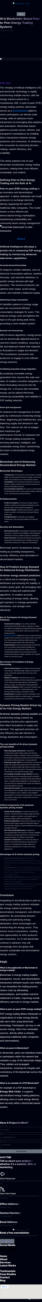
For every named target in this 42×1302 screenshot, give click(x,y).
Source (21, 238)
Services (5, 1262)
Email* (2, 1133)
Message (3, 1141)
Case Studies (8, 1274)
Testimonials (7, 1271)
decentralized (20, 110)
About (3, 1259)
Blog (2, 1280)
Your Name (3, 1126)
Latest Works (8, 1265)
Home (3, 1256)
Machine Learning (10, 635)
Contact (5, 1277)
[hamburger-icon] (40, 8)
